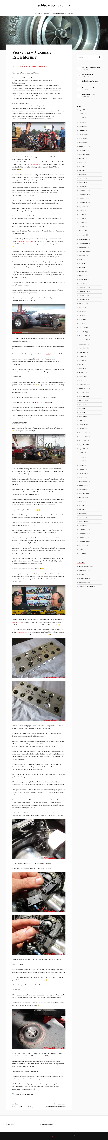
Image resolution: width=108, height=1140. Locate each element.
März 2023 (82, 275)
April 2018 (82, 513)
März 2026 (82, 130)
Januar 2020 (82, 428)
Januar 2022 (82, 332)
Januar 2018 (82, 525)
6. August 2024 (32, 64)
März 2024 (82, 227)
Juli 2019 (81, 453)
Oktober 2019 (83, 441)
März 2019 (82, 469)
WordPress (47, 1136)
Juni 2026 (82, 118)
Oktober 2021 (83, 344)
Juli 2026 (81, 114)
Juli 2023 (81, 259)
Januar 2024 (82, 235)
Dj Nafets (19, 64)
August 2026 (82, 110)
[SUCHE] (99, 57)
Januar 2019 (82, 477)
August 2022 (82, 303)
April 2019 (82, 465)
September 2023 (84, 251)
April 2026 (82, 126)
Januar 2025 (82, 186)
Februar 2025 (83, 182)
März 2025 (82, 178)
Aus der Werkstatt (23, 66)
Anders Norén (71, 1136)
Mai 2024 (82, 219)
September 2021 (84, 348)
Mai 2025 (82, 170)
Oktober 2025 (83, 150)
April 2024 (82, 223)
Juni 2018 (82, 505)
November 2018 (83, 485)
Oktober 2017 (83, 537)
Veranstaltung (43, 66)
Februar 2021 (83, 376)
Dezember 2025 (83, 142)
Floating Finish (33, 164)
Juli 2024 (81, 210)
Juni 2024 (82, 215)
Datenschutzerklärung (48, 1124)
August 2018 (82, 497)
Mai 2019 (82, 461)
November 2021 (83, 340)
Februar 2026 (83, 134)
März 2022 (82, 323)
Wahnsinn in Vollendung (86, 586)
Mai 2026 (82, 122)
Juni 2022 (82, 311)
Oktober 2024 (83, 198)
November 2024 (83, 194)
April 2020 (82, 416)
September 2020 (84, 396)
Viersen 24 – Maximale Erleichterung (31, 54)
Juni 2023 (82, 263)
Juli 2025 (81, 162)
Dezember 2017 (83, 529)
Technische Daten (58, 13)
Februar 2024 (83, 231)
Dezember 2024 (83, 190)
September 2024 (84, 202)
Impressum (11, 1124)
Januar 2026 (82, 138)
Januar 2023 (82, 283)
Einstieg (37, 13)
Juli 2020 (81, 404)
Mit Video (33, 66)
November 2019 (83, 437)
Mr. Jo (48, 354)
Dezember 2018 (83, 481)
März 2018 (82, 517)
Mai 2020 (82, 412)
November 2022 (83, 291)
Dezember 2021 (83, 336)
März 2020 (82, 420)
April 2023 (82, 271)
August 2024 (82, 207)
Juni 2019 (82, 457)
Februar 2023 (83, 279)
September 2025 (84, 154)
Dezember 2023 (83, 239)
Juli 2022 (81, 307)
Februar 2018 (83, 521)
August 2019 (82, 449)
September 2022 (84, 299)
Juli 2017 (81, 550)
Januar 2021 (82, 380)
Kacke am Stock (83, 570)
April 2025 (82, 174)
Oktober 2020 (83, 392)
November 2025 (83, 146)
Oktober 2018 (83, 489)
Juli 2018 (81, 501)
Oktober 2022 (83, 295)
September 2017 (84, 541)
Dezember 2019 (83, 432)
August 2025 (82, 158)
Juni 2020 (82, 408)
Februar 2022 (83, 328)
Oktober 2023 (83, 247)
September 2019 (84, 445)
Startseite (46, 13)
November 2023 (83, 243)
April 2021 (82, 368)
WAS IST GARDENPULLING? (55, 1107)
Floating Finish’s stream (26, 241)
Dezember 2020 (83, 384)
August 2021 (82, 352)
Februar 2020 (83, 424)
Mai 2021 (82, 364)
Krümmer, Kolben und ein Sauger (23, 1107)
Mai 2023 (82, 267)
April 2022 (82, 319)
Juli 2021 (81, 356)
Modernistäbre (83, 578)
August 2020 (82, 400)
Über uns (70, 13)
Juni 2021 (82, 360)
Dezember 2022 (83, 287)
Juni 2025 (82, 166)
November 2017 (83, 533)
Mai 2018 (82, 509)
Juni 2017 (82, 554)
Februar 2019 (83, 473)
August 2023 (82, 255)
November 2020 (83, 388)
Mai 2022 (82, 315)
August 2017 (82, 545)
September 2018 (84, 493)
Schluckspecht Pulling (54, 5)
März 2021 (82, 372)
